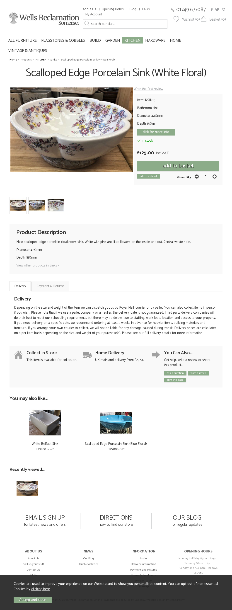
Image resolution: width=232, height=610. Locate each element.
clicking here (40, 589)
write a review (198, 373)
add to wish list (148, 176)
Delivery (20, 286)
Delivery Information (143, 564)
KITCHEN (133, 40)
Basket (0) (217, 19)
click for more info (156, 132)
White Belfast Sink (45, 444)
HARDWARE (155, 40)
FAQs (146, 9)
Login (143, 558)
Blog (132, 9)
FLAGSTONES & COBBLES (63, 40)
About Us (89, 9)
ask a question (175, 373)
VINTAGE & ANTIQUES (27, 50)
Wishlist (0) (191, 19)
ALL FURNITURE (22, 40)
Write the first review (148, 89)
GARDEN (112, 40)
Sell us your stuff (33, 564)
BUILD (95, 40)
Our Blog (88, 558)
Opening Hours (113, 9)
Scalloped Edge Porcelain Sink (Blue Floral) (116, 444)
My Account (93, 14)
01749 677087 (191, 9)
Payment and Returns (143, 569)
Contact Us (33, 569)
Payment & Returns (50, 286)
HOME (175, 40)
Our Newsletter (88, 564)
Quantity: (184, 177)
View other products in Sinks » (37, 265)
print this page (175, 380)
